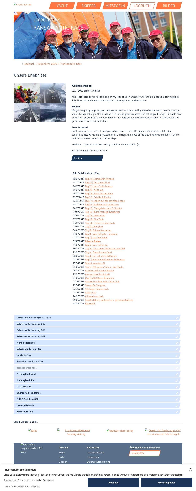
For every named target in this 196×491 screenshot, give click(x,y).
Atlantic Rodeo (93, 241)
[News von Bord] (140, 460)
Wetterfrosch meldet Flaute (99, 270)
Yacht (62, 457)
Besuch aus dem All (95, 263)
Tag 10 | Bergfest (94, 226)
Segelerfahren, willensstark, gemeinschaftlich (109, 299)
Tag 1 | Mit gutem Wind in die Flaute (104, 266)
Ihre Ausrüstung (95, 452)
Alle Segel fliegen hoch (97, 288)
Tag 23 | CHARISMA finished (99, 178)
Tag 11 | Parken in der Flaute (100, 222)
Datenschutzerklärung (98, 461)
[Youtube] (131, 460)
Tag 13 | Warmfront (95, 215)
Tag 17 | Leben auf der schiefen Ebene (105, 200)
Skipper (63, 461)
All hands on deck (94, 296)
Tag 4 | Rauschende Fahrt (98, 252)
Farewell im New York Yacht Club (102, 281)
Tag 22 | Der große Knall (97, 182)
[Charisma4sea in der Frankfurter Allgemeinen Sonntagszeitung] (76, 432)
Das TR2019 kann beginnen (99, 277)
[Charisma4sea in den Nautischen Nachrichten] (120, 430)
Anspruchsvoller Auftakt (97, 274)
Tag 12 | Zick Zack (94, 219)
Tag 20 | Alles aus (94, 189)
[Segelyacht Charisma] (37, 448)
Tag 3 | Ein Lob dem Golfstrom (101, 255)
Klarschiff (90, 303)
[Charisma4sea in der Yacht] (32, 430)
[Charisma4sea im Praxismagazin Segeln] (163, 432)
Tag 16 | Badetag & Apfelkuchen (102, 204)
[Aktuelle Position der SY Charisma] (136, 460)
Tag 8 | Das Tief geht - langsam (101, 233)
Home (62, 452)
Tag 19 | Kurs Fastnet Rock (99, 193)
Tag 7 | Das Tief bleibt (96, 237)
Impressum (93, 457)
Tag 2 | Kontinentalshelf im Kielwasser (105, 259)
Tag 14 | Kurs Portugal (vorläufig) (102, 211)
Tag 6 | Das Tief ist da (96, 244)
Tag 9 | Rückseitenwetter (98, 230)
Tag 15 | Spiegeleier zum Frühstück (103, 208)
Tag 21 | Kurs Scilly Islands (99, 186)
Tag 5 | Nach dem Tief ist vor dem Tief (105, 248)
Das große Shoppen (95, 285)
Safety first (90, 292)
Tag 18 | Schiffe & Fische (98, 197)
